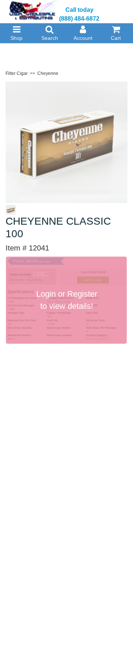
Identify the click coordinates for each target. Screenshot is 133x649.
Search (49, 38)
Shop (16, 38)
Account (83, 38)
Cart (116, 38)
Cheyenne (47, 73)
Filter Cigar (17, 73)
